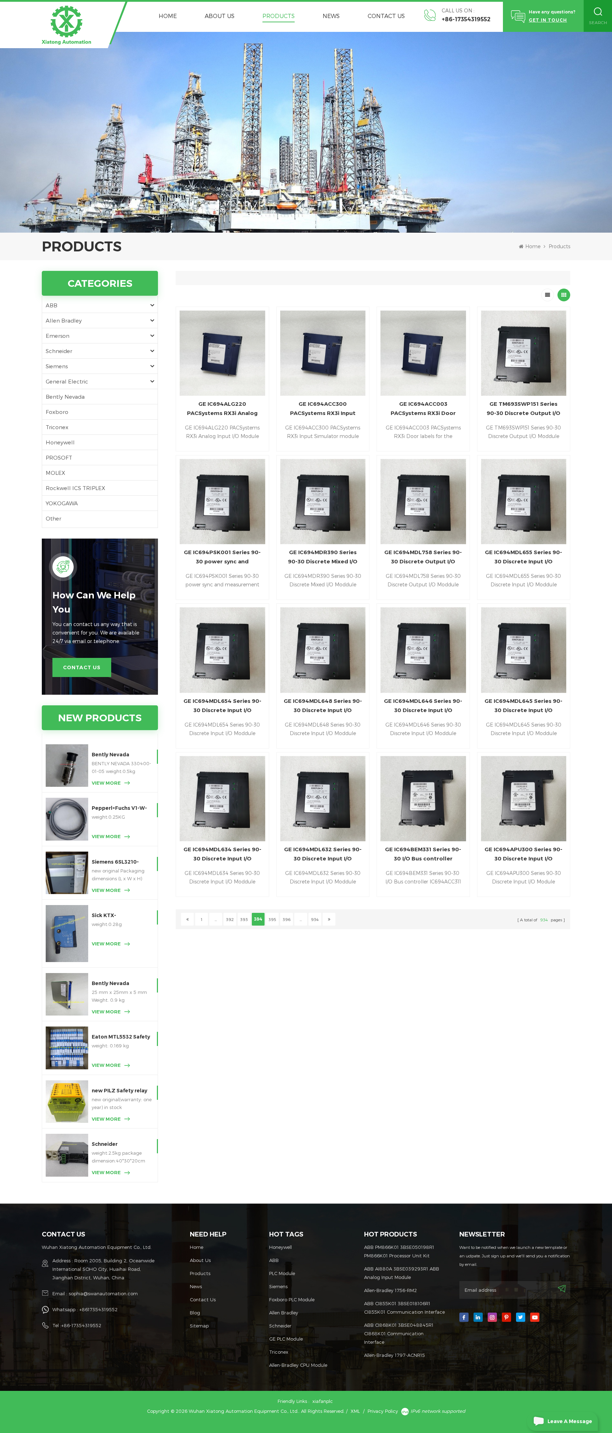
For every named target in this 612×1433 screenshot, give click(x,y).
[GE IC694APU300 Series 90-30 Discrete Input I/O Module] (523, 798)
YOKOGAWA (62, 503)
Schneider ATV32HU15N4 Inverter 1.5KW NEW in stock (121, 1144)
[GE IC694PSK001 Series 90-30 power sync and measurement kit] (222, 501)
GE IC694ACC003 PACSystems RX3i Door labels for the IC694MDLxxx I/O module (423, 409)
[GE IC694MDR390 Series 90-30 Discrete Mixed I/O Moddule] (323, 501)
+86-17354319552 (466, 19)
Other (53, 518)
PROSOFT (59, 457)
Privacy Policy (383, 1411)
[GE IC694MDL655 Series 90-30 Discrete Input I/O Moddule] (523, 501)
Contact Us (386, 15)
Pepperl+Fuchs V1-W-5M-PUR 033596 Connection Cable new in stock (121, 808)
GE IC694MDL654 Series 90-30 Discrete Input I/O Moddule (222, 706)
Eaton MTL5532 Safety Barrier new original (121, 1037)
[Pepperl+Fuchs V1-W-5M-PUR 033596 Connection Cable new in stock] (67, 819)
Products (278, 15)
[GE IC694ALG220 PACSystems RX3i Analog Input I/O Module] (222, 353)
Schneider (59, 351)
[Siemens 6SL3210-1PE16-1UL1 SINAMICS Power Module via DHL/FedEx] (67, 873)
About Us (219, 15)
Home (168, 15)
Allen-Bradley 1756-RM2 (390, 1290)
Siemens (57, 366)
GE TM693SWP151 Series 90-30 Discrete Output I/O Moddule (523, 409)
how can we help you (94, 602)
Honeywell (60, 442)
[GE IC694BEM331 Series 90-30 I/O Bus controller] (423, 798)
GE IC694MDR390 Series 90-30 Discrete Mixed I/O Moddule (322, 557)
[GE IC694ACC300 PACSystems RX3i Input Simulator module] (323, 353)
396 (286, 919)
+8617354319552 (98, 1309)
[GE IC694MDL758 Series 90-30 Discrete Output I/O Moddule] (423, 501)
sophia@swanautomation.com (103, 1293)
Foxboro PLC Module (291, 1299)
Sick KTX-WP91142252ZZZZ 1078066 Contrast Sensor (116, 916)
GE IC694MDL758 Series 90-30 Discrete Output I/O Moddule (423, 557)
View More (106, 783)
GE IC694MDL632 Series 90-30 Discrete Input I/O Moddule (323, 854)
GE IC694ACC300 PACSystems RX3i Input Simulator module (323, 409)
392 (230, 919)
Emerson (57, 335)
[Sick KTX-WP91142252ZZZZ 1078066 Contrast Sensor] (67, 933)
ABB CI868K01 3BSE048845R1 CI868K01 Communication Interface (399, 1333)
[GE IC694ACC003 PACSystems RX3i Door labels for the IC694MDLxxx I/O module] (423, 353)
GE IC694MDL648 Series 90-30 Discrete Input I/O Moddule (323, 706)
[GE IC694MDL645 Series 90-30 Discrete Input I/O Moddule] (523, 650)
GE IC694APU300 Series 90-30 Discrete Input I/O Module (523, 854)
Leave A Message (570, 1421)
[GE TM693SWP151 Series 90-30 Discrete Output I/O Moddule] (523, 353)
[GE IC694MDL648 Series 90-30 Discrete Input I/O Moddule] (323, 650)
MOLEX (55, 473)
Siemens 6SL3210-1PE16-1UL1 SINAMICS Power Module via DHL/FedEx (119, 862)
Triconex (57, 427)
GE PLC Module (286, 1339)
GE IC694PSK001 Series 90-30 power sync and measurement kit (222, 557)
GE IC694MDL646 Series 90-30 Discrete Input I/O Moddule (423, 706)
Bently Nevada (65, 396)
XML (355, 1411)
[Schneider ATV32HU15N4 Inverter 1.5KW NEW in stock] (67, 1155)
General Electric (67, 381)
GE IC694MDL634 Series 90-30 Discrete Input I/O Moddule (222, 854)
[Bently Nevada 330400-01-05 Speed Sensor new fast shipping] (67, 765)
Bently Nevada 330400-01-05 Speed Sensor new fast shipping (119, 755)
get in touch (548, 20)
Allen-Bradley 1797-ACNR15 (394, 1355)
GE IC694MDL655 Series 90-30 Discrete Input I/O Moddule (523, 557)
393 (244, 919)
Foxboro (57, 412)
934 (315, 919)
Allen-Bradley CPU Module (298, 1365)
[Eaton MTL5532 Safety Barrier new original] (67, 1048)
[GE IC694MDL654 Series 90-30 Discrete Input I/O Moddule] (222, 650)
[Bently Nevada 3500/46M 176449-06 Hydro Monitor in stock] (67, 994)
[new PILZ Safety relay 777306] (67, 1101)
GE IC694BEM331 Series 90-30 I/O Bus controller (423, 854)
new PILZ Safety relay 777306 (119, 1091)
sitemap (199, 1326)
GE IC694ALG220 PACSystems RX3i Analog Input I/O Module (222, 409)
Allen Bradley (64, 320)
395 (272, 919)
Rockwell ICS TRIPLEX (75, 488)
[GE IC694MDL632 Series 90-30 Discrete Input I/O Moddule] (323, 798)
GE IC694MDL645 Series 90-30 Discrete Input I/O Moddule (523, 706)
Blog (195, 1312)
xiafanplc (322, 1401)
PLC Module (282, 1273)
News (331, 15)
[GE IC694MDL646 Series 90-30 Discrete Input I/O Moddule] (423, 650)
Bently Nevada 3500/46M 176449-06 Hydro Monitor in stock (121, 984)
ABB (51, 305)
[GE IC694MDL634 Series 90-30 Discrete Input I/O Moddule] (222, 798)
